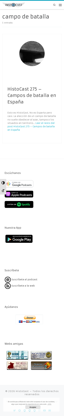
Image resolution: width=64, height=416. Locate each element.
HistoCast (22, 391)
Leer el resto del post (31, 126)
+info (49, 404)
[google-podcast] (19, 187)
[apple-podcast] (19, 198)
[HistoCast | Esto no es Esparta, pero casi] (13, 5)
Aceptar (32, 407)
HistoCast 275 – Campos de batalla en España (31, 95)
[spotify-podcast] (19, 208)
